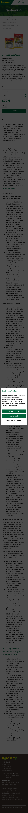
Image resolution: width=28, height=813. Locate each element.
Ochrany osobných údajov (10, 406)
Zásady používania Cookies (12, 403)
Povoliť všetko (14, 411)
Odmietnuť (14, 416)
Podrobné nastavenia (14, 421)
